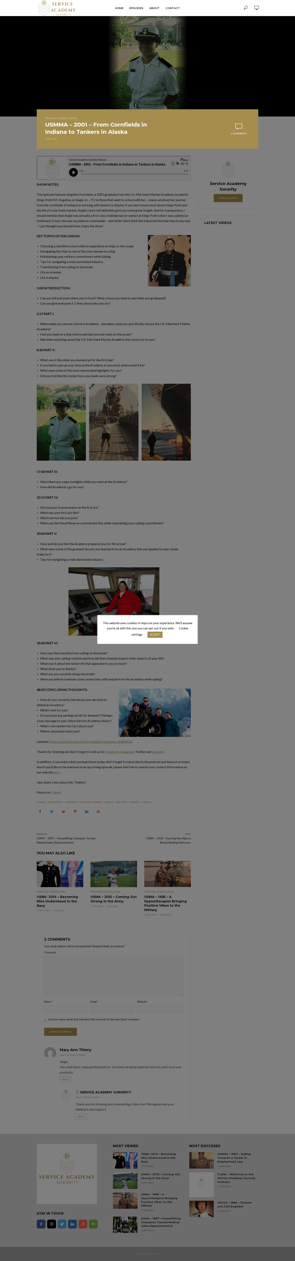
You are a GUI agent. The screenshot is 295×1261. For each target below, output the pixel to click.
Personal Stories (56, 118)
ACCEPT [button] (155, 634)
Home (119, 8)
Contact (173, 8)
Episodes (136, 8)
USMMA (72, 118)
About (154, 8)
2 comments (239, 133)
